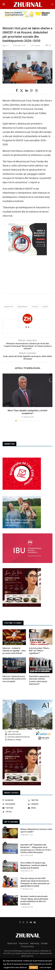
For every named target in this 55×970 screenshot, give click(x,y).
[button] (5, 397)
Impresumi (23, 943)
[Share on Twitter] (21, 90)
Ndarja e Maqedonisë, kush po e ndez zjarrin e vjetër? (36, 830)
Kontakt (44, 943)
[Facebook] (20, 922)
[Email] (35, 922)
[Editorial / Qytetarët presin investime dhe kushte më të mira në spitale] (14, 665)
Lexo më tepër (45, 967)
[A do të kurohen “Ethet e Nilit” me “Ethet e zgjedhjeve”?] (40, 637)
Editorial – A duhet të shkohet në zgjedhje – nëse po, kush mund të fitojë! (14, 650)
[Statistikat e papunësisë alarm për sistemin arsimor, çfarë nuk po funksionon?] (40, 665)
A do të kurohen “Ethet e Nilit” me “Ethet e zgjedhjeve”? (39, 650)
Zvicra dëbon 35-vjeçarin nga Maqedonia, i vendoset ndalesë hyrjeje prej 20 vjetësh (33, 865)
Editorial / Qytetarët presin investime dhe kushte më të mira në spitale (14, 678)
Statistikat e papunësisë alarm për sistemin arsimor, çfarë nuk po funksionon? (39, 680)
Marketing (34, 943)
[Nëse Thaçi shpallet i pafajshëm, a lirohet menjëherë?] (27, 390)
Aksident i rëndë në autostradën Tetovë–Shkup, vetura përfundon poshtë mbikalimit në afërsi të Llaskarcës (34, 900)
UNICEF (45, 307)
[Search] (52, 4)
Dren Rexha (22, 307)
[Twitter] (23, 922)
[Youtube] (31, 922)
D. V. (27, 327)
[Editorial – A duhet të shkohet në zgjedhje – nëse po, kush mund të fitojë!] (14, 637)
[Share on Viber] (36, 90)
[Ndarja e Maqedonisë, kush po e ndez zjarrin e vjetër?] (10, 833)
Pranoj (33, 967)
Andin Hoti (8, 307)
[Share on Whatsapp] (31, 90)
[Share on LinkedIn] (27, 90)
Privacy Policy (27, 946)
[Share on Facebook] (16, 90)
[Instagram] (27, 922)
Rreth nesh (12, 943)
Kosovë (35, 307)
